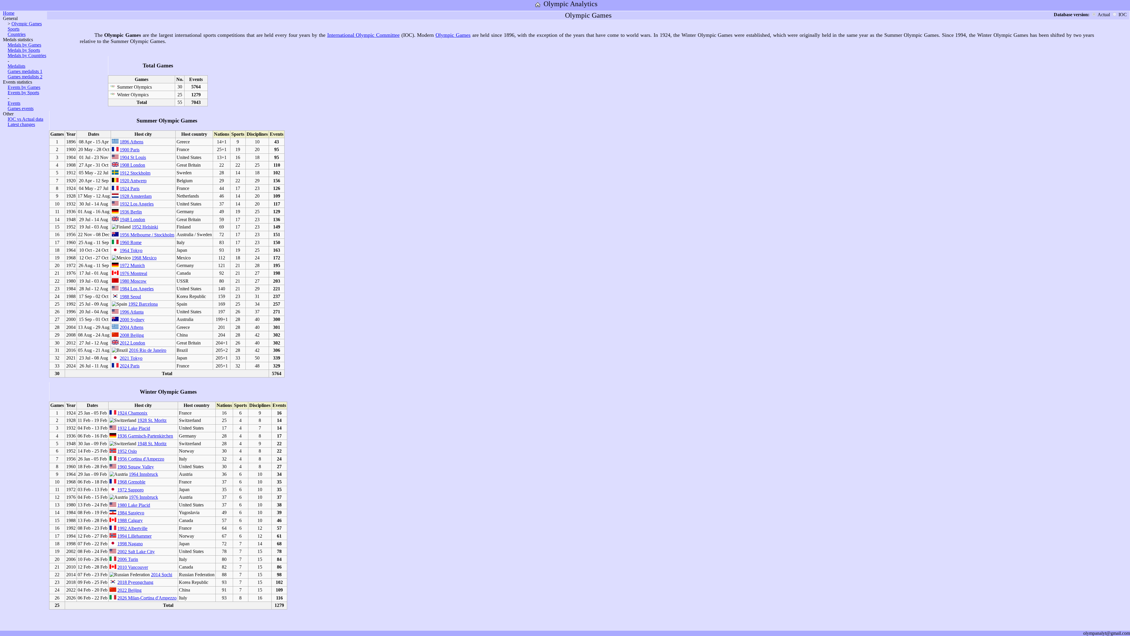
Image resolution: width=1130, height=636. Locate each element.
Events (14, 103)
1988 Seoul (130, 296)
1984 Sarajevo (130, 512)
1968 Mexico (144, 257)
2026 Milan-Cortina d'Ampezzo (147, 597)
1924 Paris (129, 188)
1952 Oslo (127, 451)
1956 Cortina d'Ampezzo (140, 458)
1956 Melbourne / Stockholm (147, 234)
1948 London (132, 219)
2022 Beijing (129, 590)
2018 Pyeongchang (135, 582)
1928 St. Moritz (152, 420)
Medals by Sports (24, 50)
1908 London (132, 165)
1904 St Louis (133, 157)
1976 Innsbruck (143, 497)
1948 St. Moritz (152, 443)
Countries (17, 34)
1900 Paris (129, 149)
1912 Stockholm (135, 172)
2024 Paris (129, 365)
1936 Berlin (131, 211)
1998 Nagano (130, 543)
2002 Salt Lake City (136, 551)
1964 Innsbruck (143, 474)
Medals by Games (24, 44)
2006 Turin (127, 559)
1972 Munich (132, 265)
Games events (21, 108)
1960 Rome (131, 242)
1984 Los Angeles (137, 288)
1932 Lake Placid (133, 428)
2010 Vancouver (132, 567)
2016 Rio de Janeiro (147, 350)
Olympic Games (26, 23)
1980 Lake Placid (133, 505)
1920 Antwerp (133, 180)
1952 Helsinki (145, 226)
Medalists (16, 66)
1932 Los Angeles (137, 203)
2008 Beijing (132, 335)
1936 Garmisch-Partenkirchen (145, 435)
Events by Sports (23, 92)
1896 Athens (131, 141)
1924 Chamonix (132, 412)
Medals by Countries (27, 55)
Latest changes (21, 124)
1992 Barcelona (143, 304)
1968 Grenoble (131, 481)
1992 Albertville (132, 528)
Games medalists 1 (25, 71)
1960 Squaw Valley (135, 466)
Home (8, 13)
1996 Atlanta (132, 311)
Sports (13, 29)
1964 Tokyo (131, 250)
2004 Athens (131, 327)
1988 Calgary (130, 520)
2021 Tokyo (131, 358)
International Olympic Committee (363, 35)
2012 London (132, 342)
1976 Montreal (133, 273)
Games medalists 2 (25, 76)
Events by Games (24, 87)
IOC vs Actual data (25, 119)
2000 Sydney (132, 319)
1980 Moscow (133, 281)
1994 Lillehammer (134, 536)
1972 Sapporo (130, 489)
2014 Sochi (161, 574)
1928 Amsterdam (136, 196)
